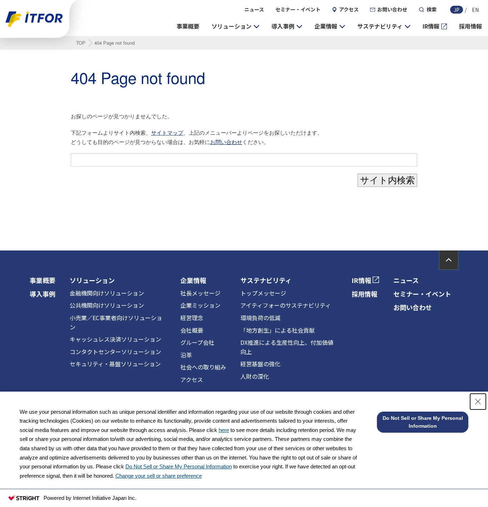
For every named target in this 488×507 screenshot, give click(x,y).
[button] (235, 26)
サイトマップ (167, 132)
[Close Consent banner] (478, 401)
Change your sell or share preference (158, 476)
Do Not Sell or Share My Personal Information (178, 466)
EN (475, 9)
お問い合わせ (226, 141)
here (224, 430)
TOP (80, 42)
